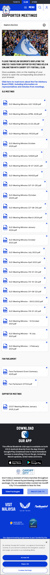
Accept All (25, 557)
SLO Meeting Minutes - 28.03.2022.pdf (26, 301)
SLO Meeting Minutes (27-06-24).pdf (25, 208)
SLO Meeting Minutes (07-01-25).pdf (25, 185)
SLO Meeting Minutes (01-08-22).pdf (25, 291)
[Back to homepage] (6, 10)
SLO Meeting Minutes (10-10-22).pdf (25, 282)
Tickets (16, 2)
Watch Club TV (38, 491)
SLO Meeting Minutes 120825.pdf (23, 156)
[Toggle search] (39, 7)
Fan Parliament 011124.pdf (20, 384)
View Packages (13, 491)
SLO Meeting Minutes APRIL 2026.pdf (25, 114)
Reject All (25, 564)
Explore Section (11, 25)
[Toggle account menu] (46, 7)
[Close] (46, 542)
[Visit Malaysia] (8, 507)
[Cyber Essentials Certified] (33, 523)
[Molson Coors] (17, 523)
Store (34, 2)
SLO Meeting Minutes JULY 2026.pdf (25, 104)
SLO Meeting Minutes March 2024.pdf (25, 217)
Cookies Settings (25, 570)
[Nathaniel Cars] (41, 507)
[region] (25, 557)
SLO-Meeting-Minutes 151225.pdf (23, 133)
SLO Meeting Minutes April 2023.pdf (25, 262)
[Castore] (25, 507)
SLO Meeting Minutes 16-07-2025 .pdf (26, 166)
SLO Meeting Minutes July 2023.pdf (24, 252)
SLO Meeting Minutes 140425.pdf (23, 175)
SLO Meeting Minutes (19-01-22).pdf (25, 311)
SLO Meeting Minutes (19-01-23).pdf (25, 272)
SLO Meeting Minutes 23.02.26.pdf (24, 124)
